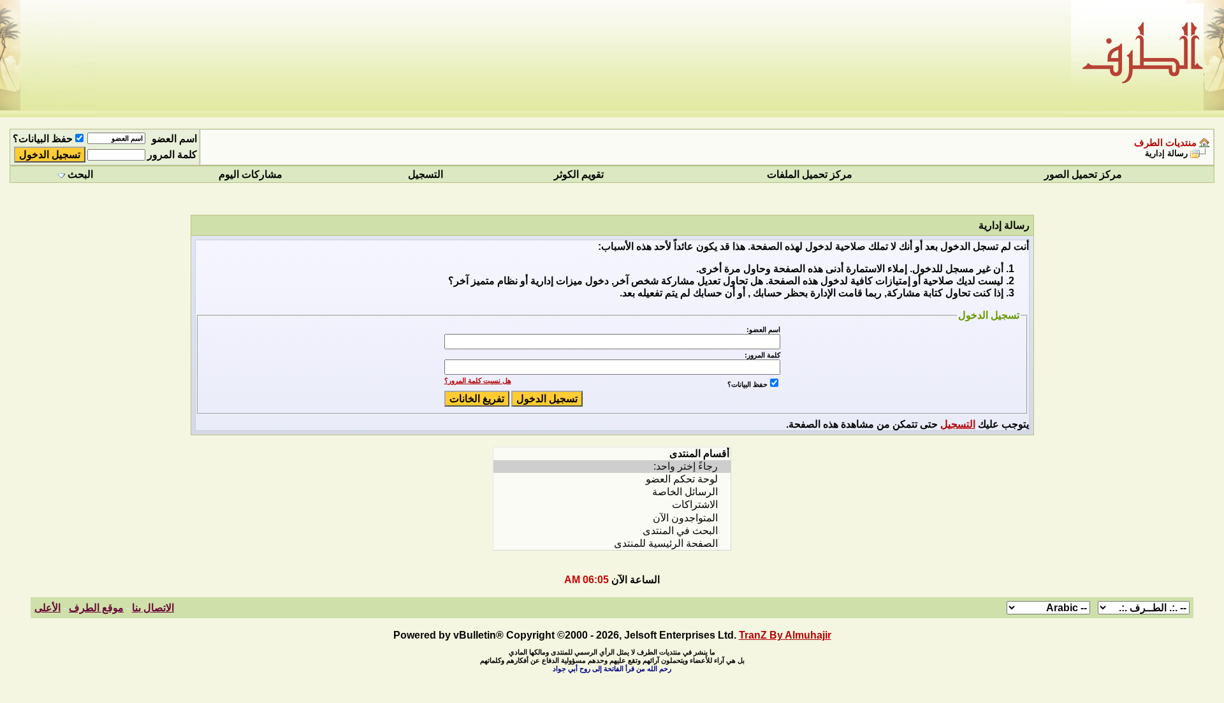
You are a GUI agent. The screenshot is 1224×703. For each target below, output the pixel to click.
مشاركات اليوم (250, 174)
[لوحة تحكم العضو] (612, 479)
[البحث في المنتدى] (612, 531)
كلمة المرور (172, 154)
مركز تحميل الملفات (809, 174)
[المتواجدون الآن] (612, 518)
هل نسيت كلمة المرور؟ (477, 380)
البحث (80, 174)
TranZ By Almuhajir (785, 635)
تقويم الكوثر (579, 174)
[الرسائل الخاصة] (612, 492)
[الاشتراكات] (612, 504)
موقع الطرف (96, 607)
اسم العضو (174, 138)
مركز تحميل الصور (1083, 174)
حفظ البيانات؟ (43, 138)
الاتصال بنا (153, 607)
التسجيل (425, 174)
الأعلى (47, 607)
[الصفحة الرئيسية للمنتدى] (612, 543)
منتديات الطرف (1165, 143)
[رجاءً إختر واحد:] (612, 466)
